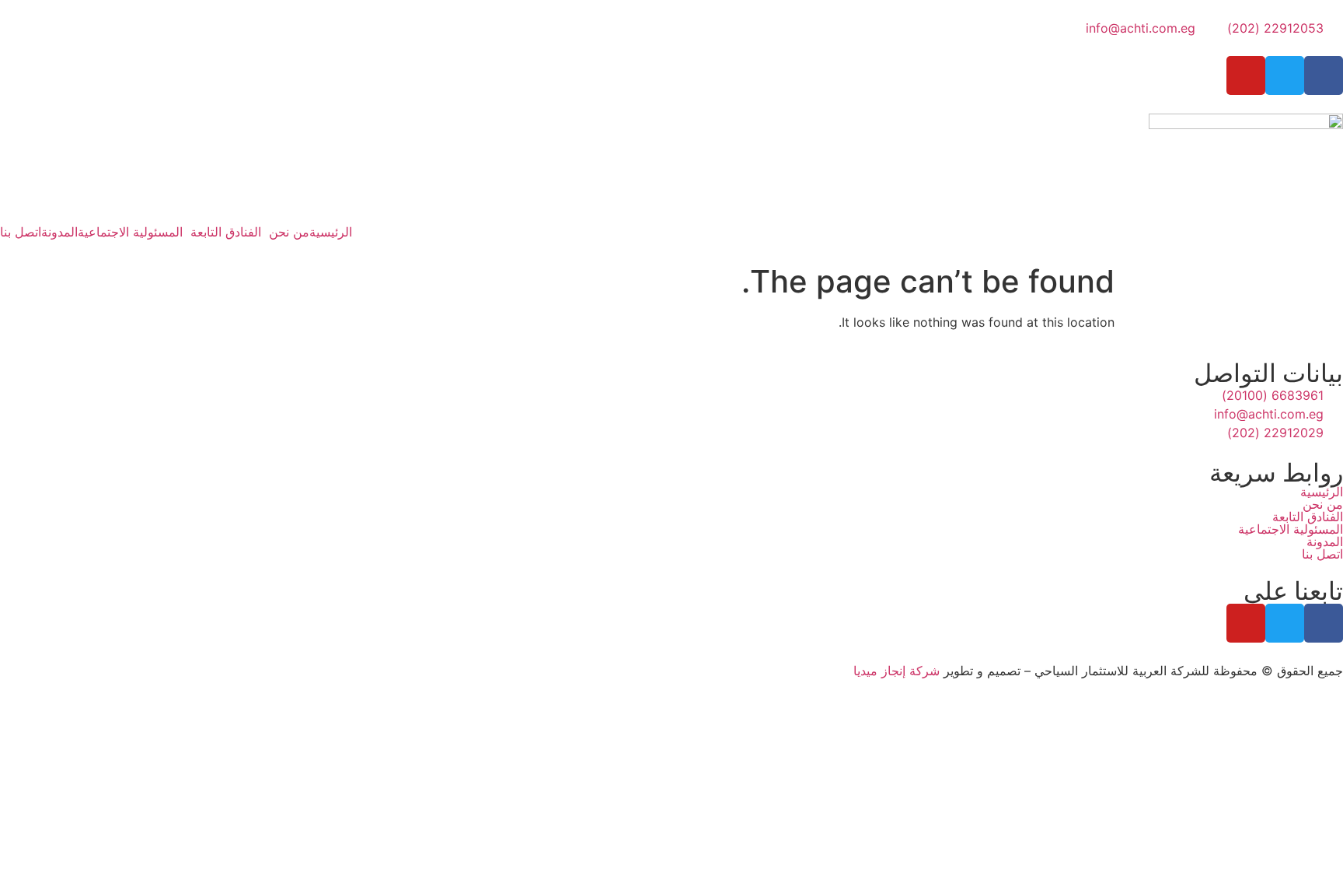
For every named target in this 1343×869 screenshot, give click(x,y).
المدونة (59, 232)
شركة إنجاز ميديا (896, 670)
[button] (285, 232)
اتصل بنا (20, 232)
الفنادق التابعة (225, 232)
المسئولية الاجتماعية (130, 232)
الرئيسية (330, 232)
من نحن (289, 232)
